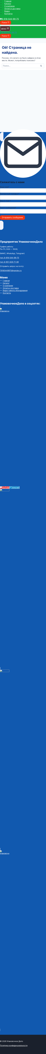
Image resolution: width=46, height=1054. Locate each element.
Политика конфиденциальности (13, 1045)
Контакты (8, 13)
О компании (9, 6)
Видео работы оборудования (15, 290)
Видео (7, 11)
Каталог (7, 3)
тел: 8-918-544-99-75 (9, 258)
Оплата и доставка (12, 8)
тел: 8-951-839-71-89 (9, 262)
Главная (7, 1)
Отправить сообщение (12, 217)
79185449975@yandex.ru (11, 270)
